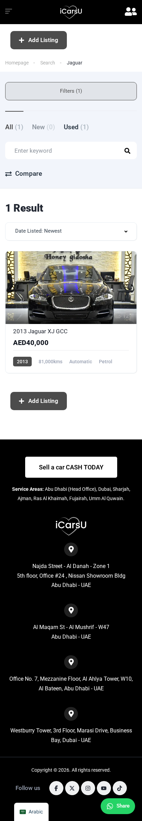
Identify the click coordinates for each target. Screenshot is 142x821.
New (43, 127)
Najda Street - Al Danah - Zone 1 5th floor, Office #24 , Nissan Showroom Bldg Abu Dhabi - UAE (71, 575)
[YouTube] (104, 788)
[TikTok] (120, 788)
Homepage (17, 62)
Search (47, 62)
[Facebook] (56, 788)
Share (123, 806)
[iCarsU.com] (71, 12)
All (14, 127)
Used (76, 127)
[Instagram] (88, 788)
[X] (72, 788)
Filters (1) (71, 91)
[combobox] (71, 231)
